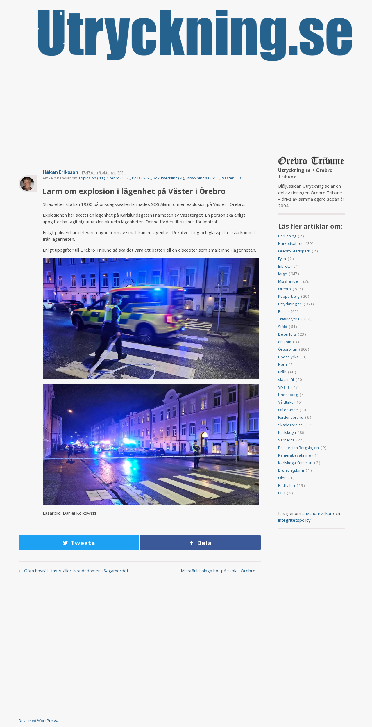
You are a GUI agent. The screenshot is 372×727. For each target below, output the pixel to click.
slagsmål (286, 379)
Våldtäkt (285, 402)
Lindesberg (288, 394)
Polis (282, 311)
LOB (281, 493)
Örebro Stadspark (294, 251)
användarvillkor (317, 513)
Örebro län (287, 349)
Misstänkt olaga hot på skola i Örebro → (221, 570)
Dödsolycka (288, 356)
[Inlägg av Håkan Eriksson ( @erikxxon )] (28, 183)
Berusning (287, 235)
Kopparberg (288, 296)
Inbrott (284, 266)
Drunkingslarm (291, 470)
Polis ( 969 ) (141, 178)
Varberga (286, 440)
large (282, 273)
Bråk (282, 372)
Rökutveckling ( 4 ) (168, 178)
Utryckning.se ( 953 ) (203, 178)
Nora (282, 364)
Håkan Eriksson (60, 172)
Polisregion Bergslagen (298, 447)
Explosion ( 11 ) (92, 178)
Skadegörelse (290, 424)
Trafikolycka (289, 319)
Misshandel (288, 281)
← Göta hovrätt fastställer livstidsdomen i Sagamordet (73, 570)
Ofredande (288, 409)
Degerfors (287, 334)
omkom (284, 341)
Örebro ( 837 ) (118, 178)
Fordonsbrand (290, 417)
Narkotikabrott (291, 243)
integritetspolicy (294, 520)
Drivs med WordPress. (38, 720)
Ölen (282, 477)
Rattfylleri (286, 485)
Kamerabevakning (294, 455)
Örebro (284, 288)
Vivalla (284, 387)
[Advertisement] (186, 109)
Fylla (282, 258)
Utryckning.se (290, 304)
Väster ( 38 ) (232, 178)
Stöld (282, 326)
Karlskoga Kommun (295, 462)
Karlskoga (287, 432)
